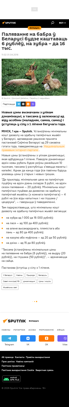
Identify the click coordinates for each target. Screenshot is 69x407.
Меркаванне (46, 329)
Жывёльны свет (10, 287)
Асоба (32, 329)
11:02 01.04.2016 (10, 54)
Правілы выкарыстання (38, 357)
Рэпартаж (19, 329)
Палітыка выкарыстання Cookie (18, 370)
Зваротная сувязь (44, 370)
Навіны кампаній (25, 361)
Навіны (19, 275)
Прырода (30, 275)
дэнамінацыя (29, 281)
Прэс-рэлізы (8, 361)
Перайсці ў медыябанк (40, 98)
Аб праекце (8, 357)
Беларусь (43, 275)
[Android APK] (11, 379)
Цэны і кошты (45, 281)
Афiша (61, 329)
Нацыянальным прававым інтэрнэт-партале (33, 148)
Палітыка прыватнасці (13, 365)
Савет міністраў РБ (11, 281)
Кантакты (20, 357)
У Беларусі (7, 275)
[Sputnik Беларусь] (10, 24)
